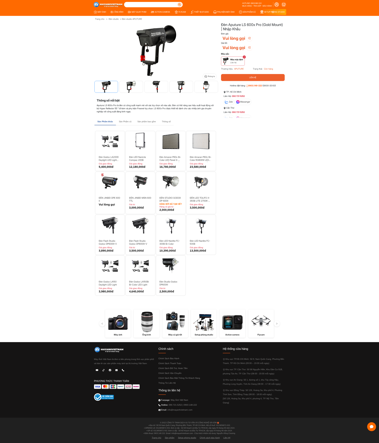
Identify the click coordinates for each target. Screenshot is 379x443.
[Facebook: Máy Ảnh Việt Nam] (110, 370)
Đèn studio (114, 19)
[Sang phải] (277, 324)
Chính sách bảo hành (168, 358)
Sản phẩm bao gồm (146, 121)
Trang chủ (99, 19)
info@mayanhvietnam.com (179, 410)
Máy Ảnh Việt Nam (179, 400)
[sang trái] (102, 324)
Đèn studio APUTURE (132, 19)
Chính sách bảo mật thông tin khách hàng (179, 378)
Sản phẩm (169, 437)
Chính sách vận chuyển (170, 373)
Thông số (166, 121)
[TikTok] (103, 370)
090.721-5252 (175, 405)
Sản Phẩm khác (105, 121)
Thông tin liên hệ (167, 383)
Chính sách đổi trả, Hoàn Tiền (173, 368)
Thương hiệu (227, 69)
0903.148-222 (255, 85)
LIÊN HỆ (252, 77)
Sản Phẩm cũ (125, 121)
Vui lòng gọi (234, 38)
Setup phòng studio (187, 437)
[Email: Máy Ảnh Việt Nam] (116, 370)
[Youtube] (97, 370)
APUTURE (239, 69)
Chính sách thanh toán (169, 363)
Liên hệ (226, 437)
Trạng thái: (257, 69)
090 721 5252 (238, 96)
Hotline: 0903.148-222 (252, 3)
